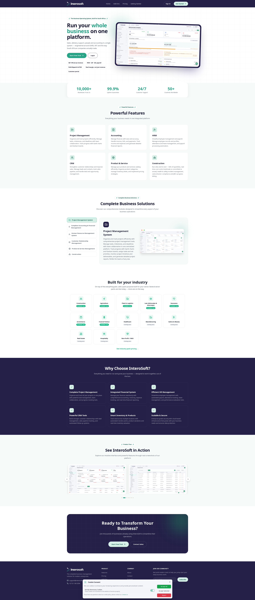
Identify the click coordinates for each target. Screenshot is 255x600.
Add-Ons (116, 4)
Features (104, 573)
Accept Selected (164, 591)
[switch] (152, 590)
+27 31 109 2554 (74, 583)
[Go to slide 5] (129, 497)
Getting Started (136, 4)
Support (130, 579)
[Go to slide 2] (124, 497)
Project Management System (82, 220)
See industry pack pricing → (128, 349)
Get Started (180, 4)
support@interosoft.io (76, 580)
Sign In (168, 4)
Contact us (125, 594)
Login (93, 55)
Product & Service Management (83, 249)
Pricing (125, 4)
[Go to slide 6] (131, 497)
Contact (129, 576)
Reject (164, 595)
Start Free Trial (75, 55)
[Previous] (67, 479)
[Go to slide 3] (126, 497)
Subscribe (182, 579)
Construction (76, 254)
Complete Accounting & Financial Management (83, 227)
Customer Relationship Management (80, 242)
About (129, 573)
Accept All (164, 586)
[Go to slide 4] (128, 497)
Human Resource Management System (83, 234)
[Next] (188, 479)
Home (108, 4)
